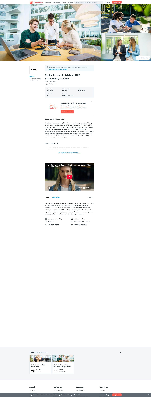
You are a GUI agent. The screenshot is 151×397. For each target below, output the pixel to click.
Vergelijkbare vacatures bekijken (58, 69)
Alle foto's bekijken (143, 58)
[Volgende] (120, 352)
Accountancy (81, 90)
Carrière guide (80, 390)
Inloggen (107, 2)
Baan (46, 82)
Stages (64, 2)
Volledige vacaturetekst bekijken (68, 153)
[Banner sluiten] (92, 102)
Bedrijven (70, 2)
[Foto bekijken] (50, 32)
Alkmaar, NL (53, 82)
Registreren (117, 2)
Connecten (90, 197)
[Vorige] (118, 352)
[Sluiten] (149, 395)
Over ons (102, 390)
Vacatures (48, 2)
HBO (47, 95)
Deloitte (31, 76)
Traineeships (56, 2)
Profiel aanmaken (67, 112)
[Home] (36, 2)
